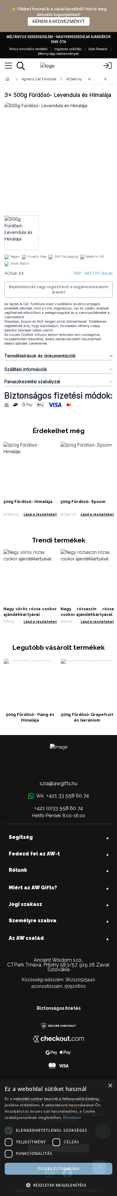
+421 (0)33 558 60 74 (58, 808)
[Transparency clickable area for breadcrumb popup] (40, 79)
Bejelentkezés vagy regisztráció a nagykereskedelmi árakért (58, 289)
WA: (62, 795)
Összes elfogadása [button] (58, 1168)
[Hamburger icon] (8, 65)
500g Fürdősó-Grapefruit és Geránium (87, 717)
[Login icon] (107, 65)
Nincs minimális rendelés (28, 49)
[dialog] (58, 1137)
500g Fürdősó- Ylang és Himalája (30, 717)
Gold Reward (97, 49)
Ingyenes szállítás (67, 49)
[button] (58, 1185)
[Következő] (105, 79)
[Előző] (89, 79)
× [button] (110, 1085)
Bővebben (72, 1117)
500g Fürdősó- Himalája (27, 501)
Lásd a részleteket (40, 514)
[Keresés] (21, 66)
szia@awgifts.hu (58, 783)
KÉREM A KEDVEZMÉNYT (58, 21)
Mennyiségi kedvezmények (58, 54)
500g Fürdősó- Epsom (83, 501)
